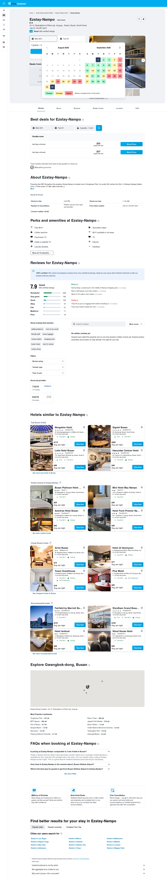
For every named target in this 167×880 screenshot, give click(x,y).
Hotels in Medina (113, 841)
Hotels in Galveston (38, 848)
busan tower (35, 344)
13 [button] (69, 70)
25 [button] (58, 81)
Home (31, 13)
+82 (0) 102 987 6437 (38, 28)
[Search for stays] (4, 15)
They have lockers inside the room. (87, 307)
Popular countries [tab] (55, 827)
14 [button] (74, 70)
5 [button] (63, 65)
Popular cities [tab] (37, 827)
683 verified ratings (47, 31)
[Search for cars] (4, 20)
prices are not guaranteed (81, 859)
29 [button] (80, 81)
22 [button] (80, 76)
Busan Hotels (59, 13)
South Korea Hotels (42, 13)
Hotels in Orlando (75, 841)
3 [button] (52, 65)
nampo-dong (36, 349)
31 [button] (52, 87)
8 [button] (79, 65)
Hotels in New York (38, 845)
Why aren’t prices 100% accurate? (45, 873)
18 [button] (58, 76)
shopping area (49, 339)
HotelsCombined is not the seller (45, 865)
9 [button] (47, 70)
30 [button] (47, 87)
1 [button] (79, 59)
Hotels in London (113, 845)
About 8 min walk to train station (86, 294)
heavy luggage (48, 334)
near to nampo (48, 344)
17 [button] (52, 76)
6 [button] (68, 65)
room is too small (52, 329)
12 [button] (63, 70)
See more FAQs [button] (70, 774)
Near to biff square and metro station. (88, 291)
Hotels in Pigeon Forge (40, 841)
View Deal (80, 444)
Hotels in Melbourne (115, 838)
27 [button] (69, 81)
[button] (3, 3)
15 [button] (80, 70)
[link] (44, 473)
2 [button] (47, 65)
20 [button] (69, 76)
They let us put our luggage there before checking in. (94, 303)
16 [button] (47, 76)
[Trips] (4, 36)
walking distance (37, 329)
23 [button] (47, 81)
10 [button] (52, 70)
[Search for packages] (4, 24)
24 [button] (52, 81)
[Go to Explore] (4, 29)
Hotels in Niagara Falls (115, 848)
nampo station (36, 339)
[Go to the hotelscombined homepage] (17, 3)
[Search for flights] (4, 10)
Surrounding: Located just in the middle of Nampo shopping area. (98, 288)
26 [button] (63, 81)
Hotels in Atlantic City (77, 845)
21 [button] (74, 76)
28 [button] (74, 81)
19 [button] (63, 76)
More (32, 189)
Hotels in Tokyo (75, 848)
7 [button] (74, 65)
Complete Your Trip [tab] (73, 827)
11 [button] (58, 70)
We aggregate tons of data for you (45, 869)
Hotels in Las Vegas (38, 838)
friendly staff (35, 334)
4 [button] (58, 65)
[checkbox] (41, 388)
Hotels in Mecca (75, 838)
